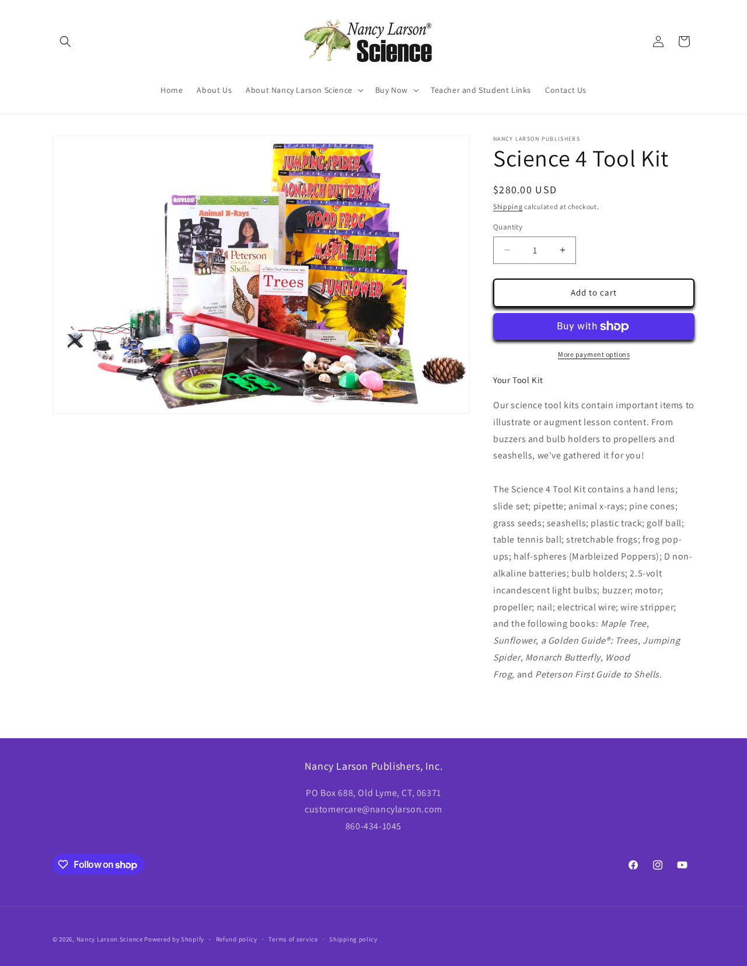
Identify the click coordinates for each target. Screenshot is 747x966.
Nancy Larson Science (109, 939)
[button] (65, 41)
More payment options (594, 354)
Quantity (507, 227)
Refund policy (236, 939)
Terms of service (292, 939)
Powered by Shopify (174, 939)
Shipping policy (353, 939)
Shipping (508, 206)
